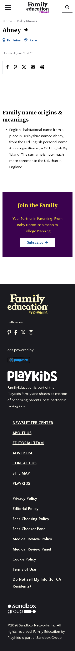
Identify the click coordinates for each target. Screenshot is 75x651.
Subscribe (35, 242)
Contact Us (24, 463)
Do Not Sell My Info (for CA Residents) (36, 583)
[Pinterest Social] (9, 333)
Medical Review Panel (31, 549)
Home (7, 21)
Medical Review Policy (32, 539)
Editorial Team (28, 443)
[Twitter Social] (23, 333)
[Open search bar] (67, 7)
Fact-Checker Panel (29, 529)
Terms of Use (24, 569)
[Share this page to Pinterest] (15, 67)
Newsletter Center (32, 423)
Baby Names (27, 21)
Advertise (22, 453)
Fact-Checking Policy (30, 519)
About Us (21, 433)
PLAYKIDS (21, 483)
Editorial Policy (25, 509)
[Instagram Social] (31, 333)
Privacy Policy (24, 498)
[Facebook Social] (15, 333)
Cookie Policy (24, 559)
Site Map (21, 473)
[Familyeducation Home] (28, 304)
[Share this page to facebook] (7, 67)
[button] (26, 30)
